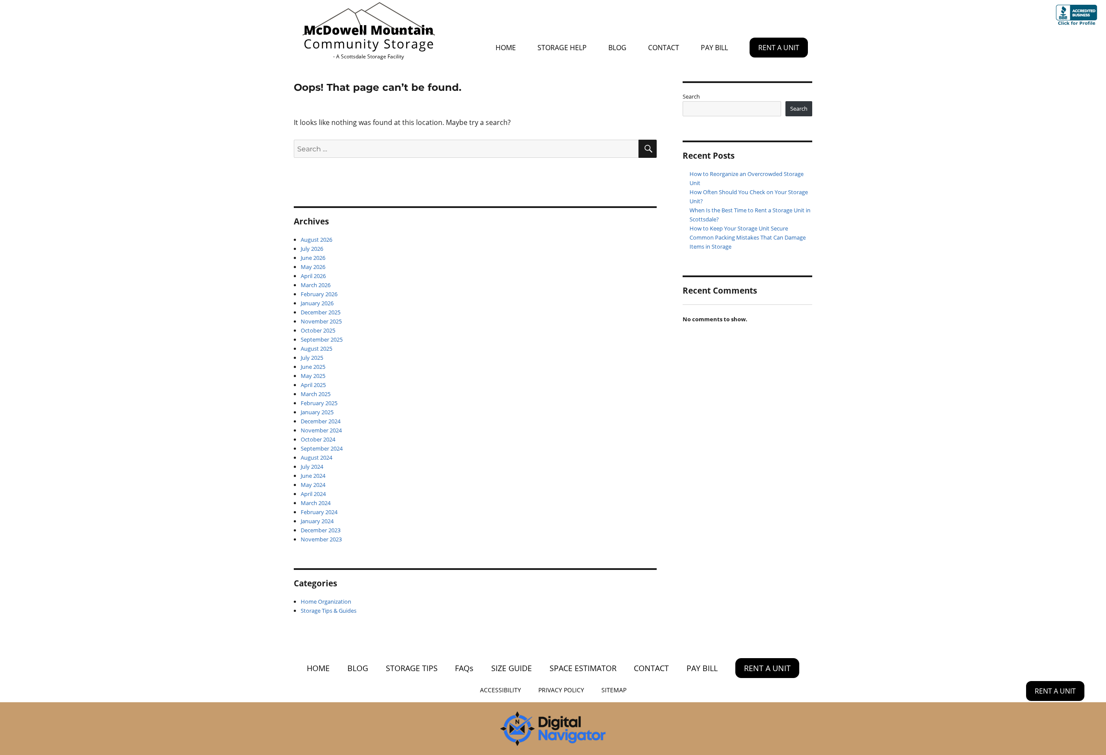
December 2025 (320, 312)
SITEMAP (613, 690)
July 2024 (312, 466)
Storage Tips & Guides (328, 610)
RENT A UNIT (778, 47)
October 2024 (318, 439)
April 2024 (313, 494)
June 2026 (313, 258)
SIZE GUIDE (511, 668)
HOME (506, 47)
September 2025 (322, 339)
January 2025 (317, 412)
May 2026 (313, 267)
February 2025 (319, 403)
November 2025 (321, 321)
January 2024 (317, 521)
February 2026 (319, 294)
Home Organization (326, 601)
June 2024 (313, 476)
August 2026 (316, 239)
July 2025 (312, 358)
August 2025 (316, 348)
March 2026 (316, 285)
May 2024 (313, 485)
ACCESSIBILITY (500, 690)
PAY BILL (714, 47)
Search (691, 96)
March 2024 (316, 503)
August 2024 (316, 457)
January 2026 (317, 303)
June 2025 (313, 367)
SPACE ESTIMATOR (583, 668)
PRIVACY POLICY (561, 690)
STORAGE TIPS (412, 668)
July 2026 (312, 249)
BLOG (617, 47)
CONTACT (663, 47)
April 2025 (313, 385)
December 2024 (320, 421)
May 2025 (313, 376)
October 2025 (318, 330)
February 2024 (319, 512)
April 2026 (313, 276)
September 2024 (322, 448)
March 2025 (316, 394)
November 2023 (321, 539)
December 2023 (320, 530)
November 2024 (321, 430)
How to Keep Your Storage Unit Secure (739, 228)
